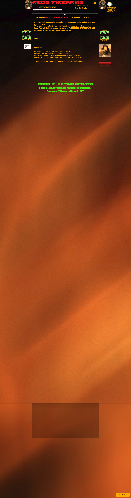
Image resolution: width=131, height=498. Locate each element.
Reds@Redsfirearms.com (80, 5)
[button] (94, 2)
